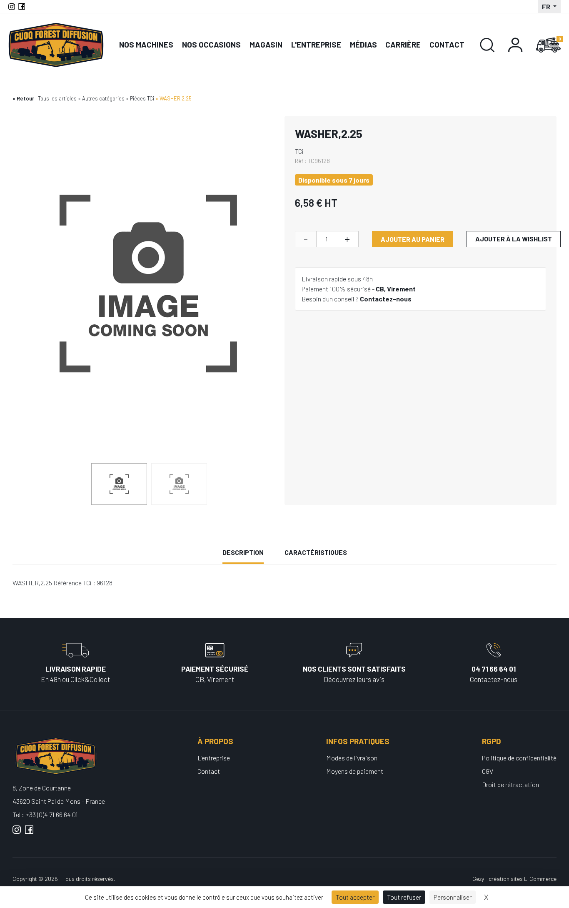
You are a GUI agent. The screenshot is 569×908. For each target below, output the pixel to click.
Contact (446, 44)
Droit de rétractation (510, 784)
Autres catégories (103, 98)
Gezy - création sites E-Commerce (514, 878)
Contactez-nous (386, 299)
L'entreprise (316, 44)
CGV (487, 771)
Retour (25, 98)
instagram (16, 832)
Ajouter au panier (412, 239)
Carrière (403, 44)
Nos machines (146, 44)
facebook (29, 832)
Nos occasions (211, 44)
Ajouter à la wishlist (513, 239)
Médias (363, 44)
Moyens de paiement (354, 771)
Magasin (266, 44)
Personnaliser (453, 897)
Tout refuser (404, 897)
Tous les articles (57, 98)
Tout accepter (355, 897)
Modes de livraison (351, 758)
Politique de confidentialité (519, 758)
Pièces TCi (142, 98)
